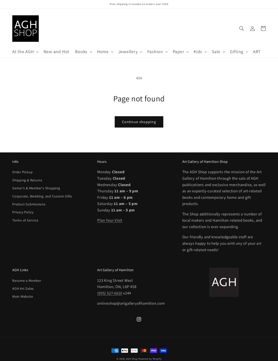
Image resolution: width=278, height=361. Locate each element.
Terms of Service (25, 220)
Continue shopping (139, 121)
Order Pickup (22, 172)
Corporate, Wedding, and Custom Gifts (42, 196)
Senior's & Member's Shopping (36, 188)
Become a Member (26, 280)
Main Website (22, 296)
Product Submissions (29, 204)
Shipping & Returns (27, 180)
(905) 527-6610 (109, 293)
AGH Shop (131, 358)
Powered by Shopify (150, 358)
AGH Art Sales (23, 288)
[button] (24, 51)
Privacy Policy (23, 212)
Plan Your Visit (109, 220)
